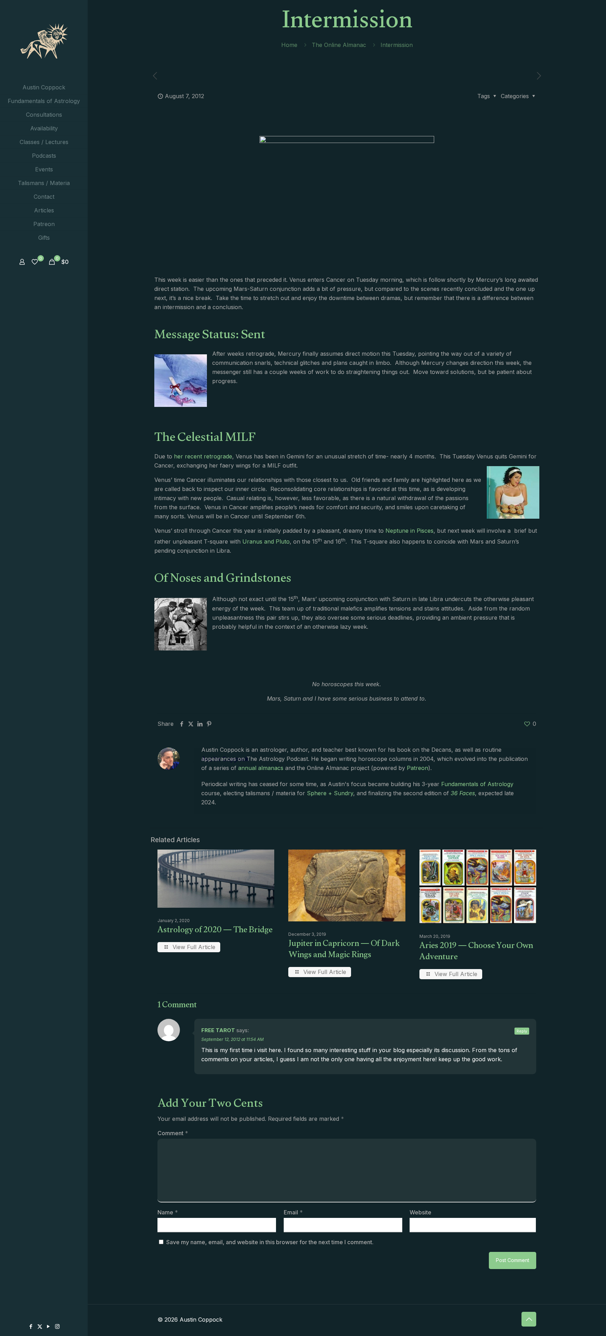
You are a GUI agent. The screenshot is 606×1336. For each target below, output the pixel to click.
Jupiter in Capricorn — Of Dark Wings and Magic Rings (344, 950)
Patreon (417, 767)
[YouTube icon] (48, 1326)
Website (420, 1212)
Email (293, 1212)
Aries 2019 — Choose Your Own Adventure (476, 952)
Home (289, 44)
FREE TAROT (218, 1030)
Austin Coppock (225, 759)
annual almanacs (260, 767)
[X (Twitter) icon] (39, 1326)
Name (167, 1212)
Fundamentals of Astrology (477, 784)
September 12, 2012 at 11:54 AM (232, 1039)
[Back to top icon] (528, 1319)
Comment (172, 1133)
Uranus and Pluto (266, 541)
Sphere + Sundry (330, 793)
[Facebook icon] (31, 1326)
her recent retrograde (202, 456)
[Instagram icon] (57, 1326)
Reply (522, 1031)
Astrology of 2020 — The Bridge (214, 931)
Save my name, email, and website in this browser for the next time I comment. (269, 1242)
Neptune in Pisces (409, 530)
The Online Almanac (339, 44)
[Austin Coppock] (44, 40)
